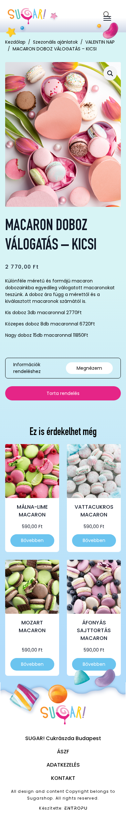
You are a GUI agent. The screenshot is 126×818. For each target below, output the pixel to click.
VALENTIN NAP (100, 42)
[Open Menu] (107, 18)
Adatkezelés (63, 764)
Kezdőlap (15, 42)
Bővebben (32, 540)
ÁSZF (63, 751)
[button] (110, 73)
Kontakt (63, 778)
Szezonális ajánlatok (55, 42)
